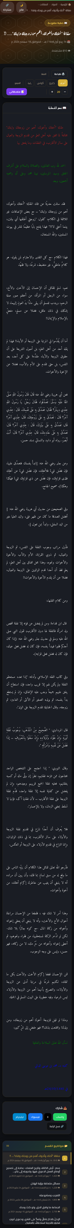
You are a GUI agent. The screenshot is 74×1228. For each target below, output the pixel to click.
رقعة (30, 83)
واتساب (60, 1117)
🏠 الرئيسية (66, 4)
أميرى (62, 83)
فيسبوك (35, 1117)
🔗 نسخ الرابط (57, 1126)
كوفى (40, 82)
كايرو (52, 83)
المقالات (44, 4)
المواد (54, 4)
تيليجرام (20, 1117)
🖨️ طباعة (59, 74)
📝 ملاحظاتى (16, 91)
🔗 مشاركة (7, 7)
